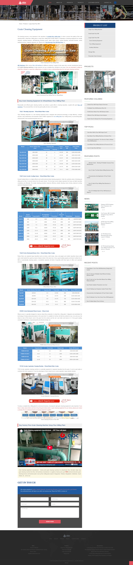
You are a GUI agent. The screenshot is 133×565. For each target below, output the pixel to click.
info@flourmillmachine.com (34, 553)
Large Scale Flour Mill (34, 23)
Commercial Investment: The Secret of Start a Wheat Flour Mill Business (100, 140)
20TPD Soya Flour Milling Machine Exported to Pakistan (107, 223)
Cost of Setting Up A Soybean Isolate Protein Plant (99, 289)
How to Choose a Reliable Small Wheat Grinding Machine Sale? (98, 274)
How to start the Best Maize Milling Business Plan (101, 170)
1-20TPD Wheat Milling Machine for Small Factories (100, 553)
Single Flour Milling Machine (95, 29)
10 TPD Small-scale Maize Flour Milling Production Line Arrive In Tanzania (108, 247)
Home (49, 2)
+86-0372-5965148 (34, 547)
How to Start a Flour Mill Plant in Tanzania (100, 551)
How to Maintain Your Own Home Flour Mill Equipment (100, 297)
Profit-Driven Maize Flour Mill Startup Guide (98, 111)
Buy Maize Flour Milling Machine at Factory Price (99, 136)
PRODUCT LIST (100, 25)
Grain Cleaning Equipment (95, 40)
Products (70, 2)
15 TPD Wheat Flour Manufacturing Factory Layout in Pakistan (106, 235)
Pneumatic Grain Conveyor (95, 56)
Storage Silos (91, 52)
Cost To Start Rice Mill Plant (94, 148)
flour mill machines (37, 65)
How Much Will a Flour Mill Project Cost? (97, 132)
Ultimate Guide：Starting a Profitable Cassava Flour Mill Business (100, 163)
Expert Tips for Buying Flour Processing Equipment (99, 118)
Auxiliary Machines (93, 47)
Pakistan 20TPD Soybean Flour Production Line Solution (107, 206)
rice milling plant (58, 116)
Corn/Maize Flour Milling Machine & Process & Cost (100, 144)
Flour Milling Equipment (95, 44)
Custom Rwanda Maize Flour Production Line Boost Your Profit (100, 547)
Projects (80, 2)
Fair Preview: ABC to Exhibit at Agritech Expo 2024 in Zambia (108, 215)
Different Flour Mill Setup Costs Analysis (97, 115)
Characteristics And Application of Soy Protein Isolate (99, 176)
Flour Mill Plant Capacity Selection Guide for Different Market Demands (100, 549)
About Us (59, 2)
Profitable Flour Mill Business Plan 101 (96, 108)
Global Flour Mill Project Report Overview (97, 104)
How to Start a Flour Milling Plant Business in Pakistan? (99, 184)
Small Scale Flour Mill (93, 33)
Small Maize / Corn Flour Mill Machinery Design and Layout (99, 269)
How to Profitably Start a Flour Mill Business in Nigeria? (99, 191)
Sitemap (66, 562)
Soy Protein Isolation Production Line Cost (97, 284)
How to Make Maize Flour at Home (95, 301)
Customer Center (93, 2)
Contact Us (107, 2)
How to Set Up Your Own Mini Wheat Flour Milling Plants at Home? (99, 280)
